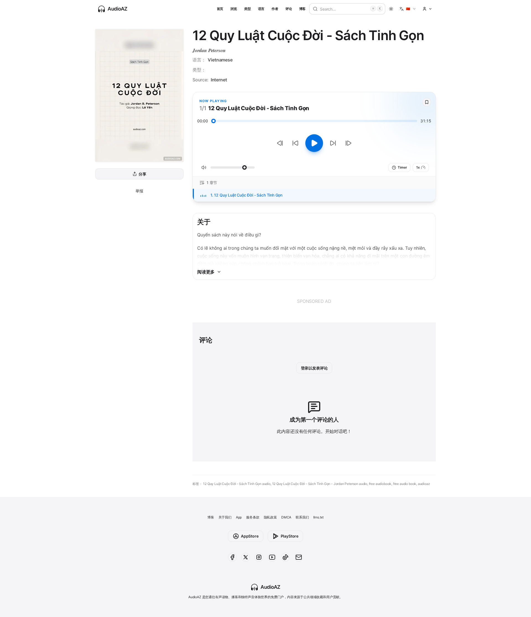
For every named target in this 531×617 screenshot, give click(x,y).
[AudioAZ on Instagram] (258, 557)
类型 (247, 9)
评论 (288, 9)
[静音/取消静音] (203, 167)
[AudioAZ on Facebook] (232, 557)
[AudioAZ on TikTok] (285, 557)
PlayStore (289, 536)
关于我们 (224, 517)
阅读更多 (206, 272)
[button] (408, 8)
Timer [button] (402, 167)
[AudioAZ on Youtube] (272, 557)
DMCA (286, 517)
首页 (220, 9)
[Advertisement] (314, 301)
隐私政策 (270, 517)
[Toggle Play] (314, 143)
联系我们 (302, 517)
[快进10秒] (333, 143)
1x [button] (418, 167)
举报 (139, 191)
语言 (261, 9)
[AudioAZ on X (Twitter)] (245, 557)
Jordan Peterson (208, 50)
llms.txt (318, 517)
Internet (219, 79)
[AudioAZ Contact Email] (298, 557)
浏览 (233, 9)
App (239, 517)
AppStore (250, 536)
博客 (302, 9)
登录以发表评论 (314, 368)
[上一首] (279, 143)
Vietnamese (220, 60)
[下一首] (348, 143)
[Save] (426, 102)
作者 (275, 9)
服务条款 (252, 517)
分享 (142, 174)
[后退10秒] (295, 143)
